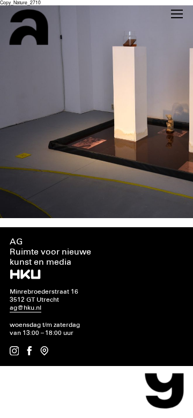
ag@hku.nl (25, 307)
